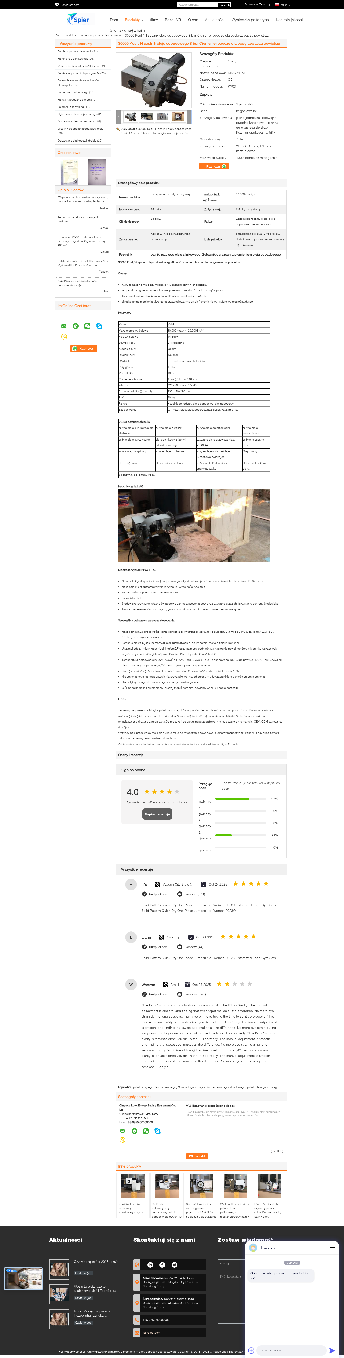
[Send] (332, 1350)
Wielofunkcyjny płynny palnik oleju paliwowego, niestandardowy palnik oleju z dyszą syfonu (234, 1212)
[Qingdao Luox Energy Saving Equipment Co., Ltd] (81, 18)
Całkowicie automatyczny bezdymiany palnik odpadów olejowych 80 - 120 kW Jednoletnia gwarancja (167, 1214)
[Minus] (332, 1247)
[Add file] (251, 1350)
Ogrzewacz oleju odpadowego (77, 114)
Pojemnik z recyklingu (71, 107)
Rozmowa (213, 166)
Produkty (132, 19)
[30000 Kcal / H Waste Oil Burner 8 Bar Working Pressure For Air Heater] (154, 80)
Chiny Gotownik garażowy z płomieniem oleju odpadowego (125, 1351)
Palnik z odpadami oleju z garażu (101, 35)
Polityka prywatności (72, 1351)
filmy (154, 19)
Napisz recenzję (157, 814)
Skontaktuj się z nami (127, 30)
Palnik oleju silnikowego (73, 58)
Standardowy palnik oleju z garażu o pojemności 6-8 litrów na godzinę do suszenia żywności (201, 1212)
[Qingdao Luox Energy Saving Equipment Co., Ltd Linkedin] (150, 1264)
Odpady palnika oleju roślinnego (78, 66)
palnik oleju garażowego (262, 1087)
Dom (114, 19)
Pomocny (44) (193, 947)
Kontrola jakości (289, 19)
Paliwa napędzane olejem (74, 99)
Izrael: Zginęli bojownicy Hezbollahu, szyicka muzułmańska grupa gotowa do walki (97, 1313)
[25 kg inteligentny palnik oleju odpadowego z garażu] (133, 1186)
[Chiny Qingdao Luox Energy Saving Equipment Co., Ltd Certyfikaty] (69, 171)
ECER (188, 1356)
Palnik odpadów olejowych (75, 51)
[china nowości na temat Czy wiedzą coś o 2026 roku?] (59, 1269)
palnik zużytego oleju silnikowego (154, 1087)
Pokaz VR (173, 19)
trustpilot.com (158, 894)
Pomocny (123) (194, 894)
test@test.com (70, 5)
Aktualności (215, 19)
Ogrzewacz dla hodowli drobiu (77, 140)
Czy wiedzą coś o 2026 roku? (96, 1261)
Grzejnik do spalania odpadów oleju (80, 128)
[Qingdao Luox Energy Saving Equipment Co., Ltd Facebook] (162, 1264)
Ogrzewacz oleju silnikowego (76, 121)
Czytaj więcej (83, 1273)
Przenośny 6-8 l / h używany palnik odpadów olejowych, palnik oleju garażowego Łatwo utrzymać (267, 1214)
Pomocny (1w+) (195, 994)
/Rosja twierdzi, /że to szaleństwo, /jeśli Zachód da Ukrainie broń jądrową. (95, 1288)
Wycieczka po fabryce (250, 19)
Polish (284, 5)
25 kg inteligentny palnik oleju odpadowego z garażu (132, 1208)
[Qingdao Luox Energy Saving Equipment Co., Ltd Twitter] (174, 1264)
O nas (193, 19)
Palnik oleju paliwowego (73, 92)
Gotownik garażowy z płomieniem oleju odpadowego (211, 1087)
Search (225, 5)
